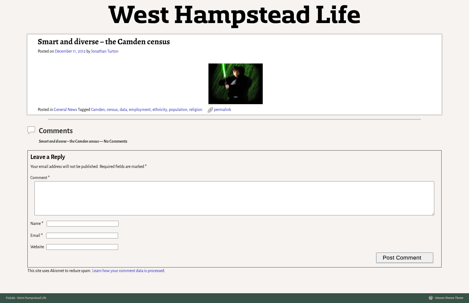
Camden (98, 109)
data (123, 109)
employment (140, 109)
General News (65, 109)
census (112, 109)
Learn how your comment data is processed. (128, 271)
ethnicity (160, 109)
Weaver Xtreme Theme (449, 298)
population (178, 109)
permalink (222, 109)
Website (37, 247)
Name (36, 223)
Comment (40, 178)
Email (36, 235)
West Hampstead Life (31, 298)
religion (195, 109)
